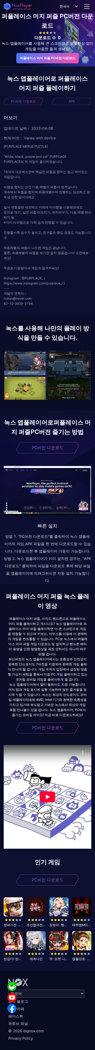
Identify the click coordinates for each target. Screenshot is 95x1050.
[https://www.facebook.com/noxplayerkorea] (12, 1008)
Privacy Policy (20, 1038)
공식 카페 (16, 1008)
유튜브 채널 (18, 1023)
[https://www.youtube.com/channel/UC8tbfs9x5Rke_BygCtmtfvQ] (12, 997)
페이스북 (15, 1016)
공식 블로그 (18, 1001)
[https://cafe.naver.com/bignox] (12, 986)
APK (72, 101)
